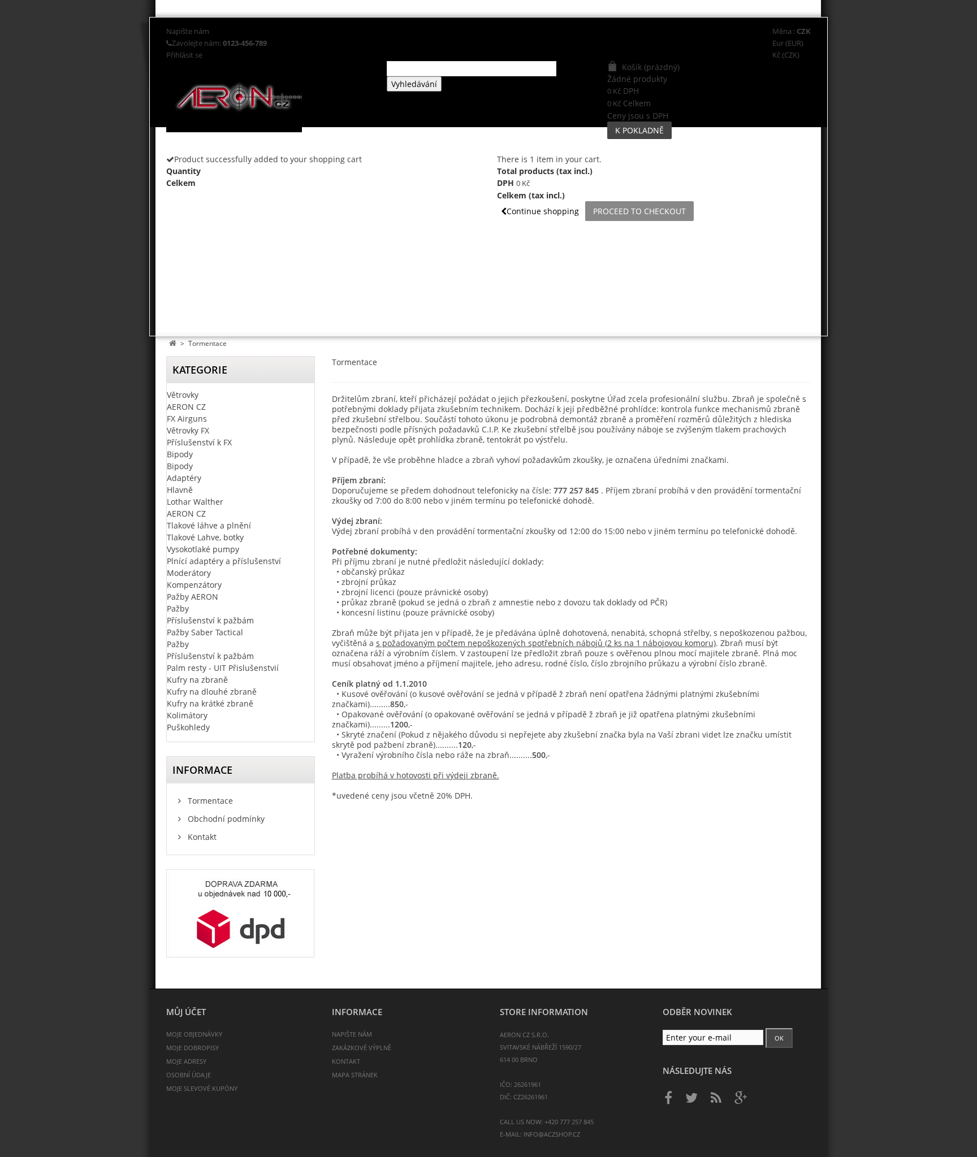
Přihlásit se (184, 55)
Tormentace (209, 800)
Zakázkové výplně (361, 1047)
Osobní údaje (188, 1075)
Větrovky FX (188, 430)
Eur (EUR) (787, 43)
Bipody (180, 454)
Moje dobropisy (192, 1047)
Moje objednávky (194, 1034)
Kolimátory (187, 715)
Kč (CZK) (785, 55)
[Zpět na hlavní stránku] (173, 343)
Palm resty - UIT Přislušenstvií (223, 667)
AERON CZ (186, 406)
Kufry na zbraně (197, 679)
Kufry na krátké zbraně (210, 703)
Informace (202, 770)
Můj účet (186, 1012)
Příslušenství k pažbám (210, 620)
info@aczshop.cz (552, 1134)
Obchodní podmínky (225, 818)
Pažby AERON (192, 596)
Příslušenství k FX (199, 442)
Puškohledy (188, 727)
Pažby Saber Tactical (205, 632)
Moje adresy (186, 1061)
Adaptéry (184, 478)
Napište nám (187, 31)
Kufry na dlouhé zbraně (212, 691)
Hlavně (180, 489)
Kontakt (201, 836)
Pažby (178, 608)
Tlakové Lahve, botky (205, 537)
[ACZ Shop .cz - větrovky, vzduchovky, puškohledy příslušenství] (272, 96)
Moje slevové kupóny (201, 1088)
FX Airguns (187, 418)
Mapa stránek (355, 1075)
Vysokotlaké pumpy (203, 549)
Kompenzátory (194, 584)
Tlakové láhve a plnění (209, 525)
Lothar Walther (195, 501)
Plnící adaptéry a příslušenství (224, 561)
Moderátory (189, 572)
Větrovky (182, 394)
